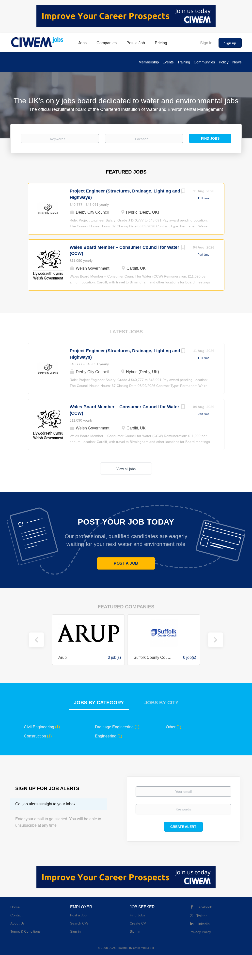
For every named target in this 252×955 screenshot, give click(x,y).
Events (168, 62)
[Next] (215, 640)
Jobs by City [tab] (161, 702)
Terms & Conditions (25, 931)
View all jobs (126, 469)
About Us (17, 923)
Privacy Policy (200, 932)
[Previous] (36, 640)
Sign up (230, 43)
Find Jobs (210, 138)
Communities (204, 62)
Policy (224, 62)
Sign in (206, 43)
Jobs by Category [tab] (99, 702)
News (237, 62)
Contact (16, 915)
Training (183, 62)
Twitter (201, 916)
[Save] (183, 192)
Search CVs (79, 923)
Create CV (138, 923)
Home (15, 907)
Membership (149, 62)
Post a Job (126, 563)
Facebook (204, 907)
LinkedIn (203, 924)
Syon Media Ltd (143, 948)
